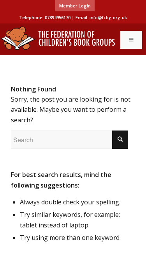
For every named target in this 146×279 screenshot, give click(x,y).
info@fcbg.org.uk (108, 17)
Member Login (75, 6)
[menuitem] (75, 6)
